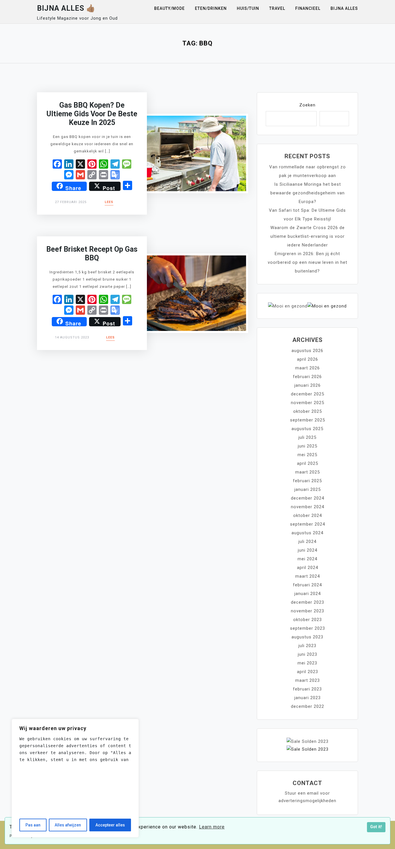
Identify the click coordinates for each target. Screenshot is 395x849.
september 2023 (307, 628)
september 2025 (307, 420)
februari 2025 (307, 480)
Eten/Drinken (211, 8)
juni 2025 (307, 446)
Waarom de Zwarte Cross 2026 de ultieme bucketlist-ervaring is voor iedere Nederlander (307, 236)
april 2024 (307, 567)
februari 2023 (307, 689)
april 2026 (307, 359)
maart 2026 (307, 368)
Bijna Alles (344, 8)
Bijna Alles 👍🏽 (66, 8)
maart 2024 (307, 576)
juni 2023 (307, 654)
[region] (75, 778)
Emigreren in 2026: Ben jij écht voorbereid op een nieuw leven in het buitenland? (307, 262)
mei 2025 (307, 454)
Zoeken (307, 105)
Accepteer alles (110, 825)
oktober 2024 (307, 515)
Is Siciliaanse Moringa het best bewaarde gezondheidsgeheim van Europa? (307, 193)
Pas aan (32, 825)
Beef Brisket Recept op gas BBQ (91, 253)
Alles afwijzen (68, 825)
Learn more (212, 827)
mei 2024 (307, 558)
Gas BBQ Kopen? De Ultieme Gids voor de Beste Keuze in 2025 (92, 114)
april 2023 (307, 671)
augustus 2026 (307, 350)
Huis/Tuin (248, 8)
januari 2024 (307, 593)
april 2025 (307, 463)
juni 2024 (307, 550)
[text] (75, 749)
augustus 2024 (307, 532)
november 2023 (307, 611)
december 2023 (307, 602)
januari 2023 (307, 697)
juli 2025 (307, 437)
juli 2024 (307, 541)
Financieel (307, 8)
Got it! (376, 826)
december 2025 (307, 394)
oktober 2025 (307, 411)
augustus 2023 (307, 637)
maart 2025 (307, 472)
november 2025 (307, 402)
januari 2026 (307, 385)
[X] (80, 164)
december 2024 (307, 498)
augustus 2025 (307, 428)
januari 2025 (307, 489)
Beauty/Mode (169, 8)
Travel (277, 8)
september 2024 (307, 524)
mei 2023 (307, 663)
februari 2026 (307, 376)
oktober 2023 (307, 619)
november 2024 (307, 506)
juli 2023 (307, 645)
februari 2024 (307, 585)
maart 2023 (307, 680)
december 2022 (307, 706)
